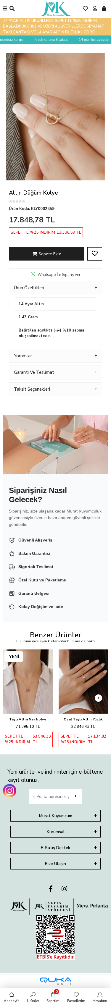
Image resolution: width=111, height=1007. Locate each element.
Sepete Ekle (49, 254)
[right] (99, 698)
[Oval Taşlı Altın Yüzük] (83, 681)
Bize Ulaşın (55, 864)
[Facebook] (51, 889)
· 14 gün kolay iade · (89, 39)
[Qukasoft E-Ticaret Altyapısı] (55, 981)
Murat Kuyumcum (55, 816)
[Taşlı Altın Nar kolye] (28, 681)
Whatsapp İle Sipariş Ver (59, 274)
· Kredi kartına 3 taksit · (46, 39)
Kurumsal (56, 832)
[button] (13, 117)
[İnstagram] (64, 889)
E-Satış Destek (55, 848)
